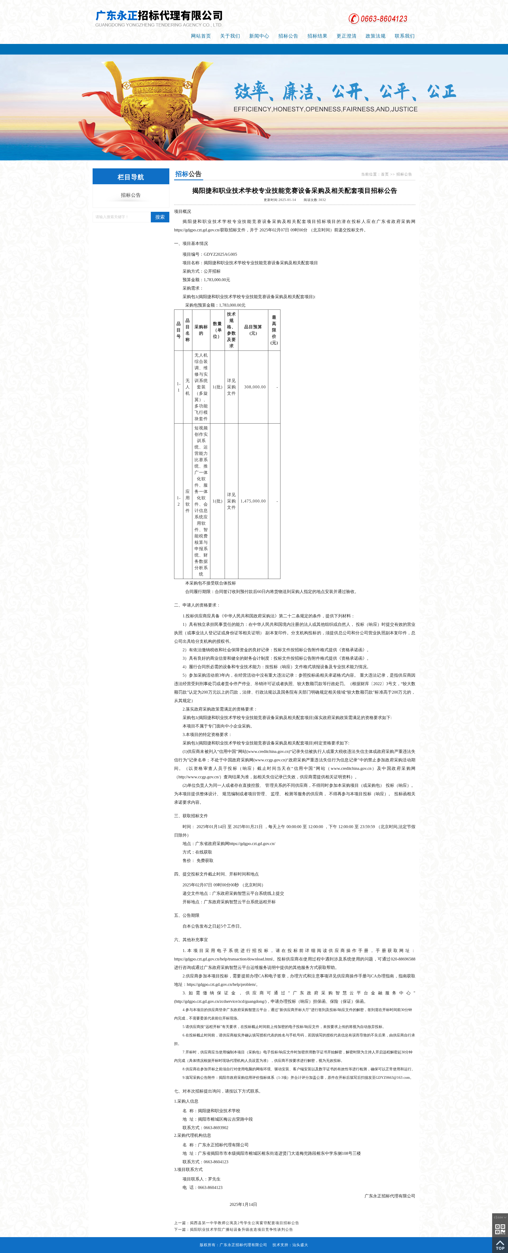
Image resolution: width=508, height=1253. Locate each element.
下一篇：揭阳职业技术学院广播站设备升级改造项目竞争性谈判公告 (233, 1230)
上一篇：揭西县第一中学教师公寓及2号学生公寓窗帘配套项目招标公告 (236, 1223)
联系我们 (405, 36)
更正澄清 (347, 36)
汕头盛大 (300, 1245)
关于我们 (230, 36)
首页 (385, 174)
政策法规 (376, 36)
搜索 (160, 217)
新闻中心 (259, 36)
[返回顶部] (500, 1245)
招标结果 (317, 36)
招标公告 (288, 36)
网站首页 (201, 36)
